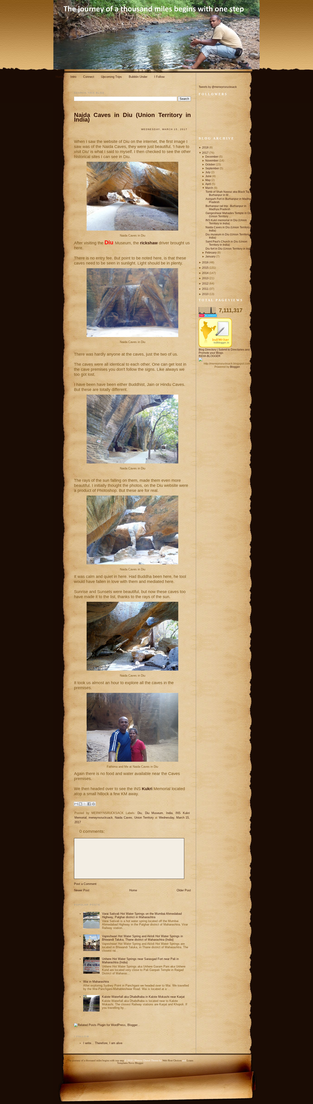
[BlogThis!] (80, 804)
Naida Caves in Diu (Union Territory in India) (132, 117)
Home (59, 76)
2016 (205, 262)
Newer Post (81, 890)
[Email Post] (77, 829)
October (210, 164)
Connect (88, 76)
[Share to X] (84, 804)
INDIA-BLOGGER (209, 356)
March (209, 188)
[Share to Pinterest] (93, 804)
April (208, 184)
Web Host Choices (171, 1060)
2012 (205, 283)
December (211, 156)
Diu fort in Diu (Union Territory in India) (229, 248)
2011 (205, 288)
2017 (205, 152)
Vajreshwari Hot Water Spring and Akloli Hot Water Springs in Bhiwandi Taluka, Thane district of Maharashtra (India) (142, 937)
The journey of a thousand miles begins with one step (95, 1060)
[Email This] (76, 804)
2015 (205, 267)
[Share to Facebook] (89, 804)
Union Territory (144, 817)
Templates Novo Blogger (130, 1063)
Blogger (235, 366)
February (211, 252)
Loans (190, 1060)
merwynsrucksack (101, 817)
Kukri (148, 788)
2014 (205, 273)
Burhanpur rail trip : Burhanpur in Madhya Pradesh (226, 207)
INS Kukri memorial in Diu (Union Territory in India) (226, 222)
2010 (205, 294)
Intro (73, 76)
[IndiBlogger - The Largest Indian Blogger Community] (215, 346)
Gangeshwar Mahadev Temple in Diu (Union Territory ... (229, 215)
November (211, 160)
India (169, 813)
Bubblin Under (138, 76)
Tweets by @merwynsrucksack (218, 87)
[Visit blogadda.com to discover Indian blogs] (208, 316)
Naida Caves (123, 817)
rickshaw (149, 243)
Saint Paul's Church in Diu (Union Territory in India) (226, 243)
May (208, 180)
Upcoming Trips (111, 76)
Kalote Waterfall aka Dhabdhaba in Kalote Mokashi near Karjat (143, 996)
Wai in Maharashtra (96, 981)
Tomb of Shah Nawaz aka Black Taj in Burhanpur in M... (229, 193)
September (212, 168)
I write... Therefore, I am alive (102, 1043)
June (208, 176)
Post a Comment (85, 884)
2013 (205, 278)
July (207, 172)
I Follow (159, 76)
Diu (139, 813)
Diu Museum (154, 813)
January (210, 256)
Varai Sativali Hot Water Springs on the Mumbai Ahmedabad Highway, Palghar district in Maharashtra (142, 915)
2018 (205, 147)
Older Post (184, 890)
